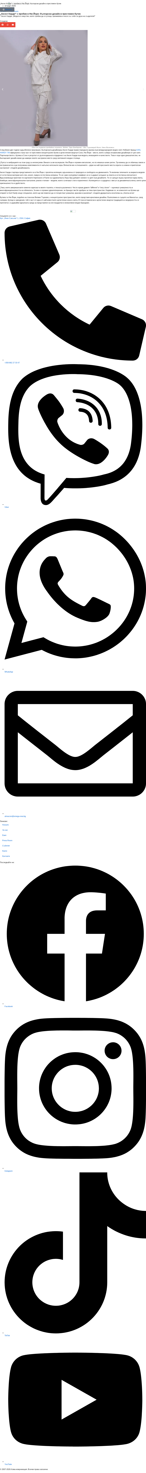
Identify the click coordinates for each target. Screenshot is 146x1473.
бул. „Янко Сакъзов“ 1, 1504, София (15, 218)
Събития (110, 4)
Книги (119, 4)
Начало (72, 4)
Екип (88, 4)
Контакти (128, 4)
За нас (81, 4)
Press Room (98, 4)
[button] (136, 4)
